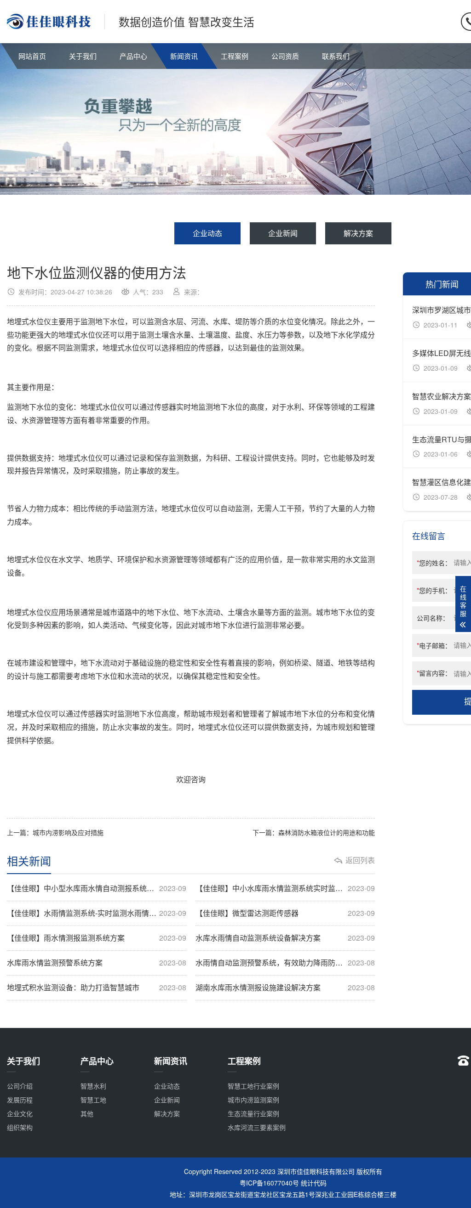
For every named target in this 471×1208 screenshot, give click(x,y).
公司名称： (433, 617)
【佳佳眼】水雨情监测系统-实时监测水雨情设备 (96, 913)
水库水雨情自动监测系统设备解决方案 (285, 938)
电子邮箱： (434, 645)
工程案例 (234, 56)
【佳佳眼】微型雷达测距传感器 (285, 913)
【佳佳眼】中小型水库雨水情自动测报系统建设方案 (96, 888)
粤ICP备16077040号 (269, 1182)
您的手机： (434, 590)
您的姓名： (434, 562)
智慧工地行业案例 (253, 1085)
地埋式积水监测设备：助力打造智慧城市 (96, 987)
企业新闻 (283, 233)
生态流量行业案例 (253, 1113)
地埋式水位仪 (29, 321)
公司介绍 (20, 1085)
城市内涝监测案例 (253, 1099)
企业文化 (20, 1113)
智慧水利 (93, 1085)
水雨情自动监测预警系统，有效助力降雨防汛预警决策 (285, 963)
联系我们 (336, 56)
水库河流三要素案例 (257, 1127)
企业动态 (207, 233)
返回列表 (360, 860)
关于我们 (83, 56)
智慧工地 (93, 1099)
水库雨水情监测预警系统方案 (96, 963)
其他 (86, 1113)
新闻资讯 (184, 56)
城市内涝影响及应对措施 (68, 832)
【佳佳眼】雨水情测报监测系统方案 (96, 938)
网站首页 (32, 56)
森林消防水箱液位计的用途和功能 (326, 832)
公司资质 (285, 56)
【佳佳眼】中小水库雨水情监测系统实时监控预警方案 (285, 888)
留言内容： (434, 672)
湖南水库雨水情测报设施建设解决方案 (285, 987)
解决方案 (358, 233)
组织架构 (20, 1127)
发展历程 (20, 1099)
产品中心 (133, 56)
